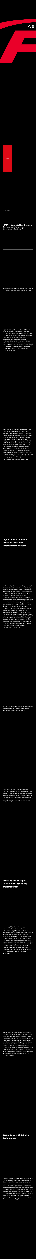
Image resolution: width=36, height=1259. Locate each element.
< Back (7, 158)
